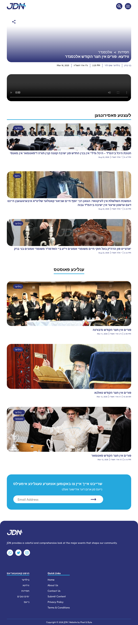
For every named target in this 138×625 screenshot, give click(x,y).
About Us (53, 585)
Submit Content (57, 596)
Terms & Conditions (59, 607)
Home (51, 579)
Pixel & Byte (86, 622)
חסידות (123, 51)
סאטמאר (19, 418)
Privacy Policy (55, 602)
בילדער (18, 128)
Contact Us (54, 590)
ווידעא (26, 585)
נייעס (17, 175)
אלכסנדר (105, 51)
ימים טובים (23, 596)
